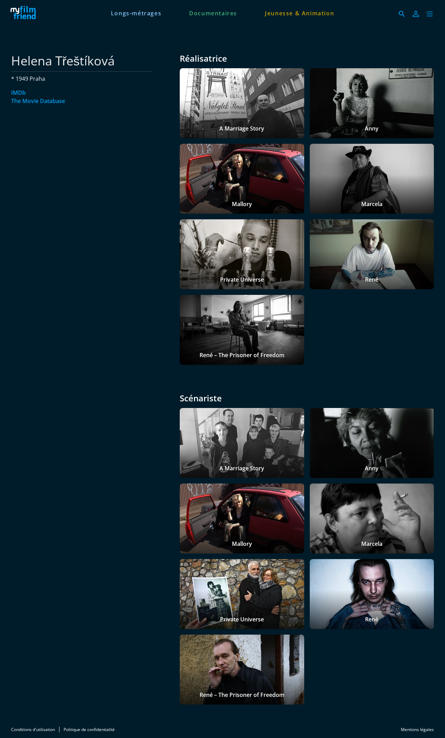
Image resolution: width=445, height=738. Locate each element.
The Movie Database (38, 101)
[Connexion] (416, 14)
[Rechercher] (402, 14)
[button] (430, 14)
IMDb (18, 92)
